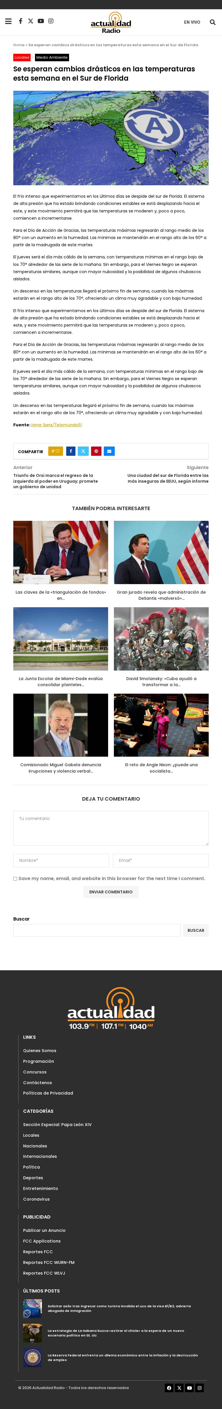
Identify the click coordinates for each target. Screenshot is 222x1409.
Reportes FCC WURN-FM (49, 1262)
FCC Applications (42, 1241)
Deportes (33, 1178)
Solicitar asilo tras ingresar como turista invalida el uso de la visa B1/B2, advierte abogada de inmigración (119, 1308)
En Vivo (192, 22)
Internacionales (40, 1156)
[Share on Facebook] (70, 451)
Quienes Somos (39, 1050)
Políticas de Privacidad (48, 1093)
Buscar (21, 919)
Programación (38, 1061)
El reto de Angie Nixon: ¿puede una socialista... (161, 768)
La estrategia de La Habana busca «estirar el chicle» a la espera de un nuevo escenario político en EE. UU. (116, 1333)
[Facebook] (169, 1388)
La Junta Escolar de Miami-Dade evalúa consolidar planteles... (61, 682)
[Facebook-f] (20, 21)
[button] (212, 22)
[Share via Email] (109, 451)
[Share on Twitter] (83, 451)
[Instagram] (51, 21)
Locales (31, 1135)
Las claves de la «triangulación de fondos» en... (61, 595)
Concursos (35, 1072)
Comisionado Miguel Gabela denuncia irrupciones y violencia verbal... (60, 768)
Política (31, 1167)
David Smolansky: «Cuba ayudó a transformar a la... (161, 682)
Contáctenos (37, 1083)
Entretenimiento (40, 1188)
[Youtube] (41, 21)
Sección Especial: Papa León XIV (57, 1124)
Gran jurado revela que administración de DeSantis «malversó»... (161, 595)
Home (19, 45)
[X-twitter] (31, 21)
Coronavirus (36, 1199)
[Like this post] (58, 451)
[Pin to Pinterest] (96, 451)
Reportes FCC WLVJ (44, 1273)
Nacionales (35, 1146)
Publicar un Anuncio (44, 1230)
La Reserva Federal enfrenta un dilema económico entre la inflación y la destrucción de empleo (123, 1357)
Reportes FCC (38, 1252)
